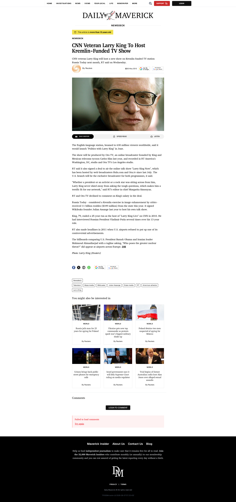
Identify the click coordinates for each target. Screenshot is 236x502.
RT (138, 285)
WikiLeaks (101, 285)
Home (49, 3)
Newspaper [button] (122, 3)
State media (128, 285)
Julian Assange (114, 285)
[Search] (150, 3)
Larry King (77, 290)
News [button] (77, 3)
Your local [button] (99, 3)
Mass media (89, 285)
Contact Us (135, 444)
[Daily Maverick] (118, 15)
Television (77, 285)
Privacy (113, 484)
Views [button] (87, 3)
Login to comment (118, 407)
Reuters (88, 68)
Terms (123, 484)
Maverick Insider (98, 444)
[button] (144, 69)
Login (181, 3)
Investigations (63, 3)
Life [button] (111, 3)
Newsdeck (77, 280)
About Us (118, 444)
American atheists (150, 285)
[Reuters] (76, 68)
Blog (149, 444)
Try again (79, 423)
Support (160, 3)
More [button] (134, 3)
